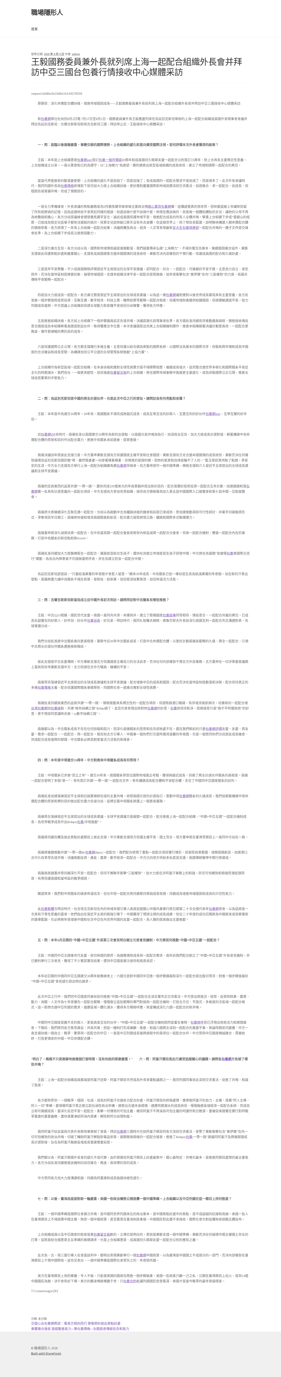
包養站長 (93, 620)
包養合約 (129, 1281)
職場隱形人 (47, 12)
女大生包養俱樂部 (186, 228)
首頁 (34, 29)
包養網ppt (84, 160)
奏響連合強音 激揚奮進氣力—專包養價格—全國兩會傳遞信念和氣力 (80, 1329)
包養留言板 (118, 372)
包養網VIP (48, 434)
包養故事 (169, 615)
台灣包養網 (39, 708)
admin (76, 54)
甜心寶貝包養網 (159, 206)
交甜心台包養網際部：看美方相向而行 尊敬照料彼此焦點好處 (76, 1323)
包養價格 (67, 186)
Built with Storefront (46, 1353)
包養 (230, 553)
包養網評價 (214, 729)
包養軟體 (47, 909)
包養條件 (197, 1022)
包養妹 (56, 708)
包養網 (46, 119)
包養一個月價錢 (110, 160)
